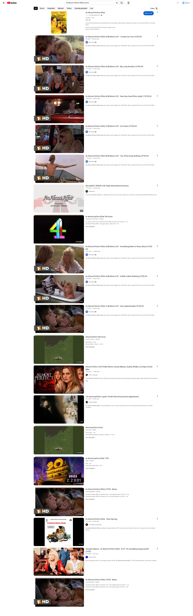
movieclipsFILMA (90, 491)
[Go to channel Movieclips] (87, 42)
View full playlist (90, 226)
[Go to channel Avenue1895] (87, 557)
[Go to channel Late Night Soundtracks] (87, 524)
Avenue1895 (92, 557)
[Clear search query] (117, 3)
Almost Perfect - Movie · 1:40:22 (94, 344)
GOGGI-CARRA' (93, 402)
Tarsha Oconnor (90, 339)
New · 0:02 (88, 463)
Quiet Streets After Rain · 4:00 (94, 465)
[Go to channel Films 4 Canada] (87, 375)
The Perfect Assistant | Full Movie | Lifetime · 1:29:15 (100, 434)
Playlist (102, 219)
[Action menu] (157, 12)
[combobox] (91, 3)
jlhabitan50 (92, 191)
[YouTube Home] (12, 3)
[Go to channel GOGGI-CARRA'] (87, 402)
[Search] (121, 3)
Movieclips (92, 42)
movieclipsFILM (90, 582)
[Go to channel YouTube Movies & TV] (87, 15)
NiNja (87, 460)
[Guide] (3, 3)
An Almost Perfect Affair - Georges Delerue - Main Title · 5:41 (102, 224)
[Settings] (178, 3)
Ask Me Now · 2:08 (91, 342)
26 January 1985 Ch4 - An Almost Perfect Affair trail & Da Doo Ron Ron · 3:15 (107, 221)
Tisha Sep (88, 430)
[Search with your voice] (128, 3)
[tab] (36, 8)
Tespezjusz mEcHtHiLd (92, 219)
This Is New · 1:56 (90, 432)
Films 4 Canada (93, 375)
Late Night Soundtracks (95, 524)
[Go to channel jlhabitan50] (87, 191)
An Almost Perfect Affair (95, 12)
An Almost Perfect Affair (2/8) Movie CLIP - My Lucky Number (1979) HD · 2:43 (107, 496)
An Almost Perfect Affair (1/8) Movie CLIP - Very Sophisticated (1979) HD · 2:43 (107, 494)
